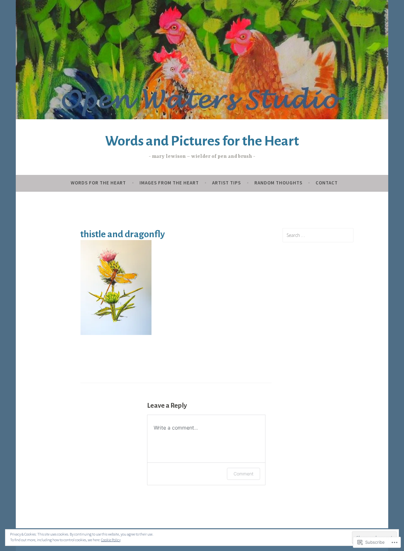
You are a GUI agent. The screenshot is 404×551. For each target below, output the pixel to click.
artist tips (226, 183)
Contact (327, 183)
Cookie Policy (111, 539)
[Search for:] (318, 235)
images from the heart (169, 183)
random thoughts (278, 183)
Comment (243, 473)
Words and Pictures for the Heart (202, 140)
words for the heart (98, 183)
